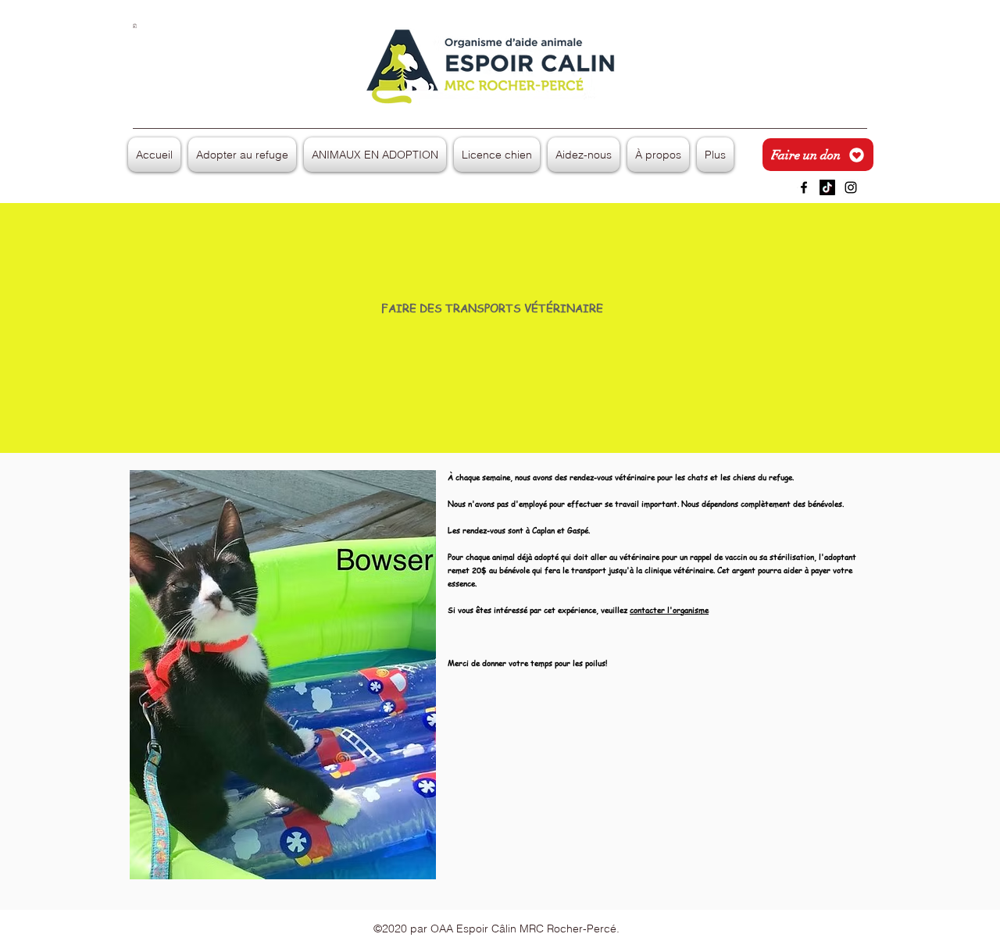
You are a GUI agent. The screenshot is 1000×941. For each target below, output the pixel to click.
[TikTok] (827, 187)
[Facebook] (804, 187)
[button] (135, 25)
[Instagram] (851, 187)
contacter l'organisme (669, 609)
